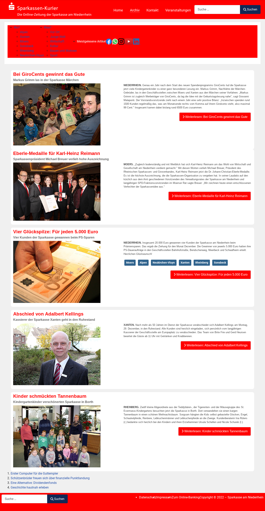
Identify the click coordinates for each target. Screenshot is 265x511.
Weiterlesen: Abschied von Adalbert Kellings (217, 345)
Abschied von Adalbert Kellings (48, 313)
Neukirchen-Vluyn (164, 262)
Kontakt (152, 10)
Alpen (143, 262)
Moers (130, 262)
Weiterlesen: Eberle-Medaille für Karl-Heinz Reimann (211, 196)
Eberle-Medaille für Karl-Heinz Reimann (56, 153)
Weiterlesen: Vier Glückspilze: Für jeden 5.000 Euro (212, 274)
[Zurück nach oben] (258, 504)
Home (118, 10)
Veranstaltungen (178, 10)
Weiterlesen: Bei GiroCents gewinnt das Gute (216, 116)
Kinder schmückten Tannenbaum (49, 396)
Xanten (185, 262)
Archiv (135, 10)
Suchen (252, 9)
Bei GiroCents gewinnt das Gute (49, 74)
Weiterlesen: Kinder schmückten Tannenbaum (216, 431)
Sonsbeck (220, 262)
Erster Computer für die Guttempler (34, 473)
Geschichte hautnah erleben (30, 487)
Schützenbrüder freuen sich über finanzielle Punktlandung (50, 478)
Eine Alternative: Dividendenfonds (34, 483)
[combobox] (217, 9)
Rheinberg (201, 262)
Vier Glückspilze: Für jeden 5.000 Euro (55, 231)
